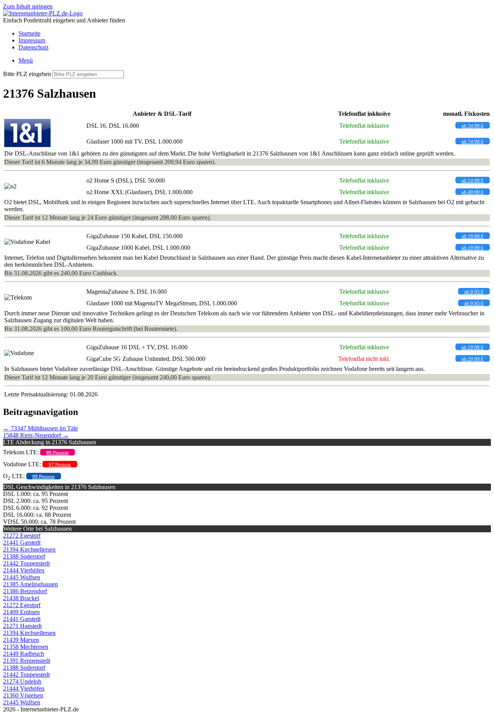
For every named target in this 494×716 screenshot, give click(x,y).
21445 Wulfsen (21, 577)
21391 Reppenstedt (26, 660)
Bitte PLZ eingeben (27, 74)
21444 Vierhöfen (23, 570)
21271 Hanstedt (22, 626)
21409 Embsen (21, 612)
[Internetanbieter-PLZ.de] (43, 13)
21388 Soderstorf (24, 556)
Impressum (32, 40)
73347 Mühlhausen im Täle (40, 428)
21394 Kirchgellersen (29, 549)
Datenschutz (34, 47)
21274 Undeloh (22, 681)
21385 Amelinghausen (30, 584)
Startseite (30, 33)
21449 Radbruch (23, 653)
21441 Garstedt (22, 542)
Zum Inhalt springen (27, 6)
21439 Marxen (21, 639)
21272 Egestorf (22, 535)
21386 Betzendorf (25, 591)
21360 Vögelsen (23, 695)
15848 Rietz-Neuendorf (36, 435)
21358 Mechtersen (25, 646)
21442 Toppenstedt (26, 563)
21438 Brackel (21, 598)
